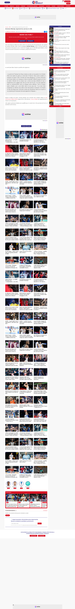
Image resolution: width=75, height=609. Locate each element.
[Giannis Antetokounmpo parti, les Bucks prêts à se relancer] (51, 92)
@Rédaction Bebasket (11, 31)
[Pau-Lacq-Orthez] (28, 483)
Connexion (45, 510)
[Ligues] (65, 8)
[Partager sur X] (46, 32)
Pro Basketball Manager (32, 6)
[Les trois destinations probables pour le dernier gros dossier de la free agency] (51, 81)
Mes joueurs (41, 6)
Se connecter (68, 1)
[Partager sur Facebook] (44, 32)
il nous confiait (34, 99)
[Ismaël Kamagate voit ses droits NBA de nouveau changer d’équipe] (51, 103)
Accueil (6, 27)
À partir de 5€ (22, 40)
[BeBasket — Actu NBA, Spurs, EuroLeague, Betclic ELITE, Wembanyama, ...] (37, 2)
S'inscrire (39, 523)
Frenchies (23, 6)
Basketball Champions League (53, 8)
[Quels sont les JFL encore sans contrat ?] (51, 44)
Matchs (17, 6)
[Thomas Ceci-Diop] (15, 483)
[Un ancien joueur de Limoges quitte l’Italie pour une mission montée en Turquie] (51, 36)
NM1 (44, 8)
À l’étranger (45, 502)
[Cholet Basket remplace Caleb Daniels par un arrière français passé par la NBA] (51, 55)
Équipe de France (60, 6)
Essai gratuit (30, 40)
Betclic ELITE (9, 8)
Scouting (48, 6)
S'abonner (68, 3)
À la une (6, 6)
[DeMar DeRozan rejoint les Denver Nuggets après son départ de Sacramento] (51, 85)
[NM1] (21, 483)
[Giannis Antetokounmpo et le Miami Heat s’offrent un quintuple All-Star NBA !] (51, 29)
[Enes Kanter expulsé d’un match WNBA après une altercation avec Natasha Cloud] (51, 74)
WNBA (63, 8)
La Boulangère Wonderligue (36, 8)
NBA (22, 8)
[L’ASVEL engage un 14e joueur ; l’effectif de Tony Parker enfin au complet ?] (51, 33)
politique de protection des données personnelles (29, 525)
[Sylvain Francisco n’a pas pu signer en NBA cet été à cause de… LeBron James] (51, 78)
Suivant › (29, 126)
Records (53, 6)
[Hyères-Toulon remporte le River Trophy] (51, 47)
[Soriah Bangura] (8, 483)
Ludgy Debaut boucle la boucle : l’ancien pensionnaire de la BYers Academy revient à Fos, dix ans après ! (35, 507)
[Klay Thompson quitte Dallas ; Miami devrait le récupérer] (51, 89)
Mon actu (12, 6)
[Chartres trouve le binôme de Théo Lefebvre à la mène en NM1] (24, 497)
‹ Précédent (24, 126)
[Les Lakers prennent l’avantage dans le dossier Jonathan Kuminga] (51, 96)
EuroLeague (16, 8)
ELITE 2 (26, 8)
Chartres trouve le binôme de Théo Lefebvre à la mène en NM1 (23, 505)
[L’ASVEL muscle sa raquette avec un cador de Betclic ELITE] (51, 40)
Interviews (68, 6)
